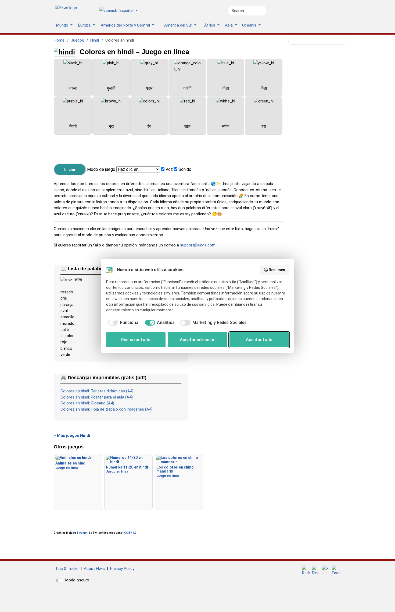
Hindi (94, 40)
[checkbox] (122, 322)
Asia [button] (229, 25)
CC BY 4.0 (130, 532)
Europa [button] (85, 25)
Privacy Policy (122, 568)
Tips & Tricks (66, 568)
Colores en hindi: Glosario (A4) (87, 403)
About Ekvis (94, 568)
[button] (120, 11)
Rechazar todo (135, 339)
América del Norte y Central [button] (126, 25)
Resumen (277, 270)
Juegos (77, 40)
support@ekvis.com (198, 245)
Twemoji (82, 532)
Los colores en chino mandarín (175, 471)
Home (59, 40)
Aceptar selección (198, 339)
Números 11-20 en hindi (127, 469)
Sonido (184, 169)
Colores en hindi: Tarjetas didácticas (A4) (97, 391)
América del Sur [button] (178, 25)
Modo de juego (101, 169)
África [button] (210, 25)
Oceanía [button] (249, 25)
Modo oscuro (77, 580)
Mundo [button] (62, 25)
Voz (169, 169)
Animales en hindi (71, 465)
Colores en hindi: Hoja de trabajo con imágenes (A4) (106, 409)
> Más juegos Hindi (72, 435)
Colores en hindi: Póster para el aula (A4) (96, 397)
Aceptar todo (259, 339)
